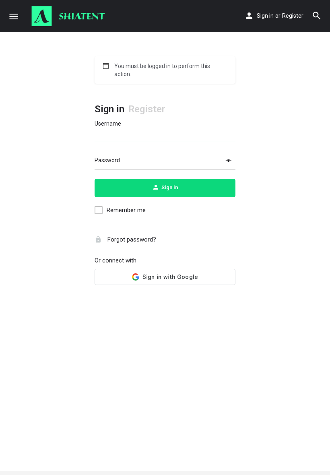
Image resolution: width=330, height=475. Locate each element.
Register (292, 15)
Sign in (265, 15)
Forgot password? (131, 239)
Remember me (126, 210)
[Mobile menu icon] (13, 16)
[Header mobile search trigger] (316, 15)
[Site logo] (69, 16)
